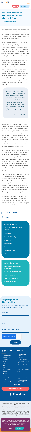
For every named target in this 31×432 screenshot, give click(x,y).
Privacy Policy (19, 424)
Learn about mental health (7, 351)
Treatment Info (6, 357)
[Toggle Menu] (28, 2)
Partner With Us (6, 384)
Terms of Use (22, 403)
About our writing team (22, 377)
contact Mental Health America (19, 415)
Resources (20, 350)
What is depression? (11, 278)
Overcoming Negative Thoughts (23, 362)
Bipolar (4, 365)
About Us (19, 371)
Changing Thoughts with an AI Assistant (23, 365)
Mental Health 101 (7, 355)
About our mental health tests (22, 381)
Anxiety (4, 361)
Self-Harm (5, 373)
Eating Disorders (7, 369)
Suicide (6, 247)
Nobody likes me (10, 281)
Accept (19, 428)
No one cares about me (12, 271)
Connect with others (23, 359)
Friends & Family (10, 237)
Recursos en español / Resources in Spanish (23, 368)
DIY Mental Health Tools (22, 355)
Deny (10, 428)
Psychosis (5, 371)
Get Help (20, 357)
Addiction (7, 233)
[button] (24, 3)
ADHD (4, 363)
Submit (15, 342)
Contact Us (17, 384)
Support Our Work (15, 388)
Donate (15, 6)
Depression (8, 240)
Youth (6, 253)
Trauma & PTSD (9, 250)
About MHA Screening (23, 375)
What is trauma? (9, 275)
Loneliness (8, 243)
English (24, 6)
